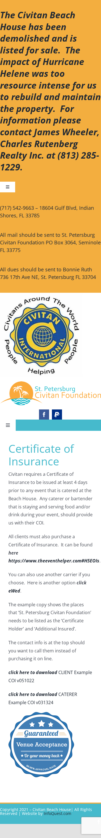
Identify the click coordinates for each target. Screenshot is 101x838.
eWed (14, 591)
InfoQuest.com (57, 813)
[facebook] (44, 414)
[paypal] (57, 414)
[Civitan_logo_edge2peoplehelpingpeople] (50, 383)
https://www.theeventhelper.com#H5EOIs (53, 561)
